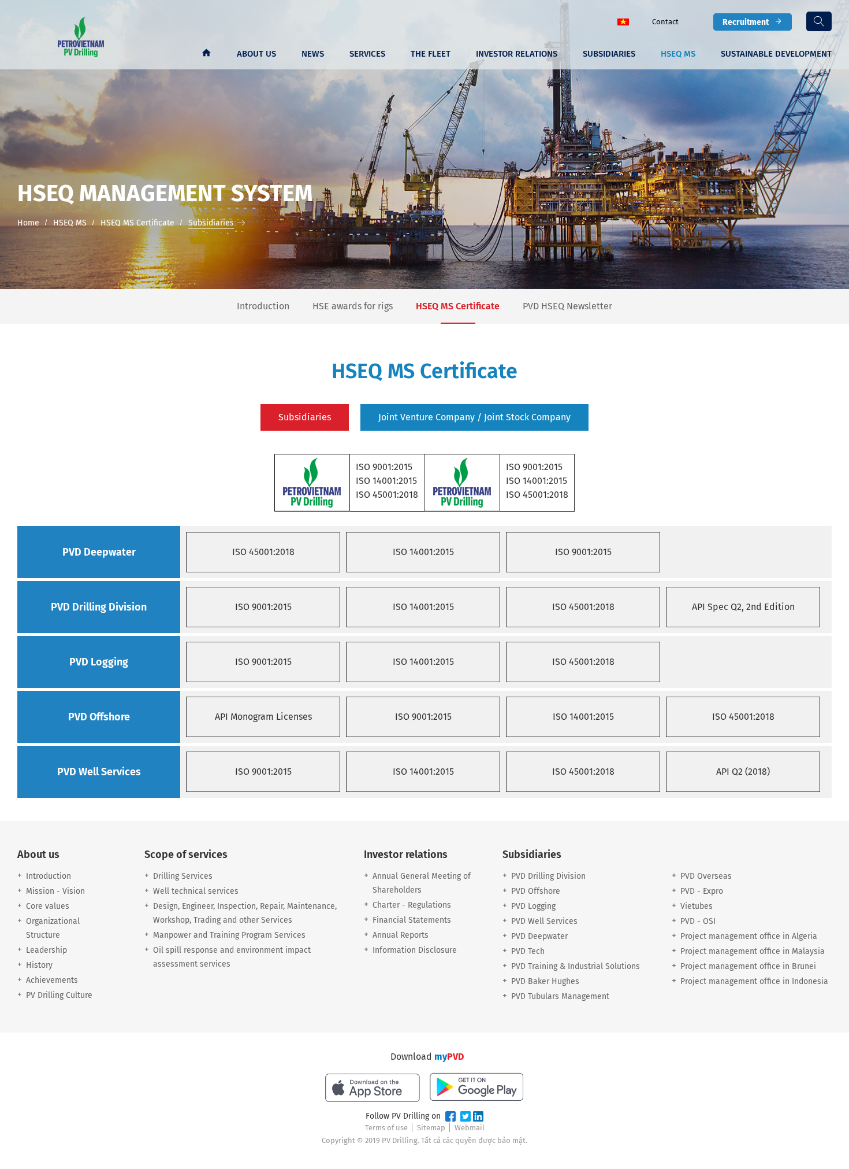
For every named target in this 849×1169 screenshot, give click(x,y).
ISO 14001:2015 (423, 551)
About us (256, 54)
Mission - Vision (55, 891)
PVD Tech (528, 951)
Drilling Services (183, 876)
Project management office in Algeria (748, 936)
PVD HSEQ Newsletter (567, 306)
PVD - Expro (701, 891)
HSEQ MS (678, 54)
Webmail (470, 1127)
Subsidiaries (609, 54)
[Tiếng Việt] (623, 21)
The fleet (430, 54)
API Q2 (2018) (743, 771)
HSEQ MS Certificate (458, 306)
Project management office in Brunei (748, 966)
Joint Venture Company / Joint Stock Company (474, 417)
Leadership (46, 950)
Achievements (52, 980)
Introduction (263, 306)
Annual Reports (401, 935)
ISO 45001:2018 (263, 551)
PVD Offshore (535, 891)
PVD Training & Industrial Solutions (575, 966)
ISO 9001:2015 (583, 551)
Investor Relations (516, 54)
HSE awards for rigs (352, 306)
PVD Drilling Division (548, 876)
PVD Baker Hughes (545, 981)
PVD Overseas (706, 876)
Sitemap (431, 1127)
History (39, 965)
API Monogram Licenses (263, 716)
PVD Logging (533, 906)
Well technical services (196, 891)
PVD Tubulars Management (560, 996)
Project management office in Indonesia (754, 981)
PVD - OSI (698, 921)
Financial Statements (412, 920)
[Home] (206, 54)
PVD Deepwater (539, 936)
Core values (47, 906)
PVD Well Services (544, 921)
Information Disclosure (415, 950)
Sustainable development (776, 54)
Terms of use (386, 1127)
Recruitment (746, 22)
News (312, 54)
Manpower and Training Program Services (229, 935)
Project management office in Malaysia (752, 951)
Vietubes (696, 906)
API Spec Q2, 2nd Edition (743, 606)
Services (367, 54)
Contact (665, 21)
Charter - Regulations (412, 905)
